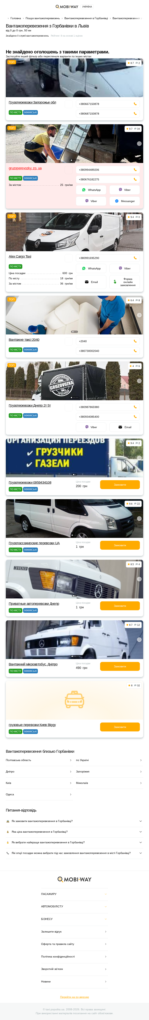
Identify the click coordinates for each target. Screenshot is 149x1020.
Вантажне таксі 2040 (24, 340)
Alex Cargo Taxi (20, 256)
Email (94, 282)
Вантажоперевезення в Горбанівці (86, 18)
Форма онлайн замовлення (128, 282)
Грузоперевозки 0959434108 (30, 482)
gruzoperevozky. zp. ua (25, 168)
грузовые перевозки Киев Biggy (32, 725)
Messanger (128, 201)
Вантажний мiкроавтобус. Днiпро (33, 664)
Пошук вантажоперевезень (43, 18)
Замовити (120, 484)
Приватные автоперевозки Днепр (34, 604)
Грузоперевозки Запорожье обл (32, 102)
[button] (71, 160)
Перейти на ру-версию (74, 997)
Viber (127, 189)
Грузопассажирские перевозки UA (34, 543)
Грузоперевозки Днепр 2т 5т (30, 405)
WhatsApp (94, 189)
